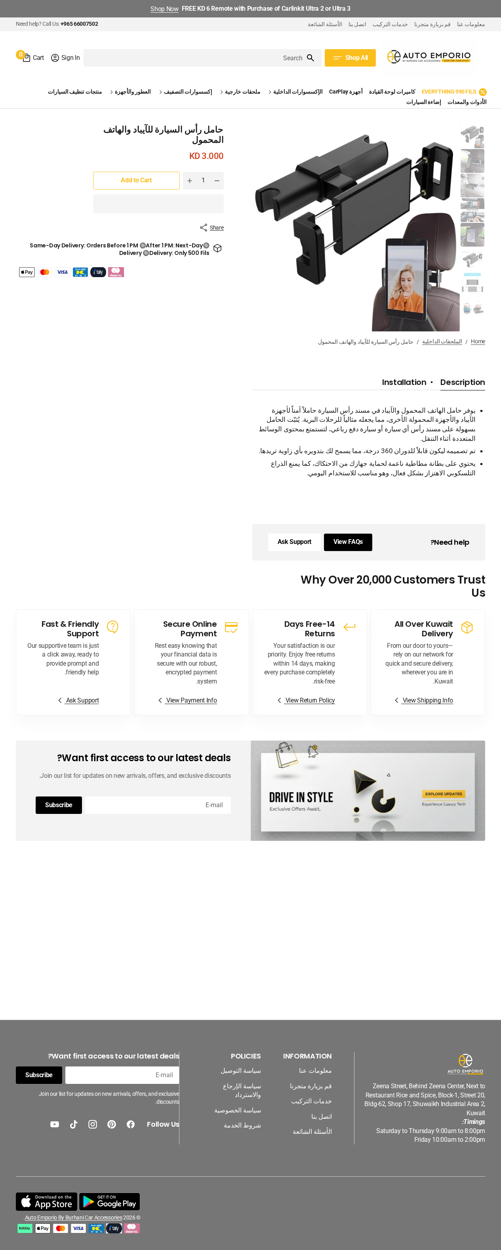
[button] (65, 58)
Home (478, 341)
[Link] (428, 662)
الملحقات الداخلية (442, 341)
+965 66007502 (79, 24)
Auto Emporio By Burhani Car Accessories (73, 1217)
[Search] (314, 58)
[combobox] (194, 58)
